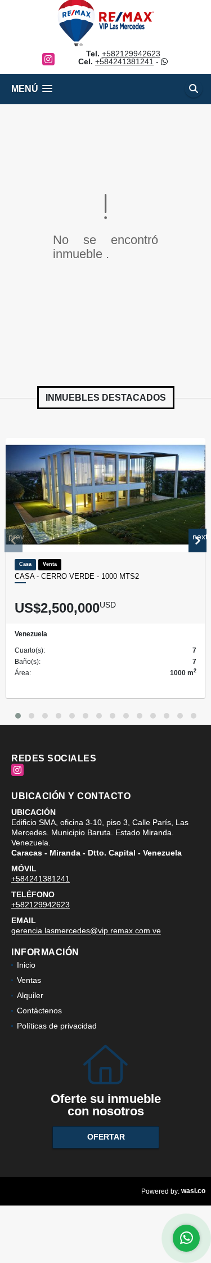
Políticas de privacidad (57, 1025)
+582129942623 (131, 53)
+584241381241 (124, 61)
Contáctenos (39, 1010)
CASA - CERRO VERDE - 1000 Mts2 (77, 576)
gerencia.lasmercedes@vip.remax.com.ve (86, 930)
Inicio (26, 964)
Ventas (29, 980)
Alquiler (30, 995)
